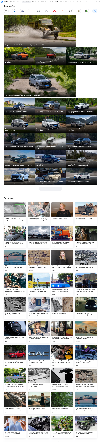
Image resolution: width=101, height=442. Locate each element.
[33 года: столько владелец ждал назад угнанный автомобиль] (86, 284)
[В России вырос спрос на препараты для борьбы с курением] (15, 427)
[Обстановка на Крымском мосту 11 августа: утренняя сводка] (15, 261)
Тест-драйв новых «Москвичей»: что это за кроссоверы (80, 129)
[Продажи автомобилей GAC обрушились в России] (39, 356)
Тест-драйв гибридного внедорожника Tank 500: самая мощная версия (50, 182)
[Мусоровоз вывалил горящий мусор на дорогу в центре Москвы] (62, 237)
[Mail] (2, 2)
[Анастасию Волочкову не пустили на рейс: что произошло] (62, 213)
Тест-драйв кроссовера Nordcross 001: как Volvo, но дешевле (50, 129)
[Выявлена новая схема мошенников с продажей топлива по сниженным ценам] (15, 284)
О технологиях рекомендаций (77, 440)
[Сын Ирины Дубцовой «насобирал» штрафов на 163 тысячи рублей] (86, 308)
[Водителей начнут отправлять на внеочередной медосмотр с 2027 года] (39, 213)
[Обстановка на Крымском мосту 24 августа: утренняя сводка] (86, 403)
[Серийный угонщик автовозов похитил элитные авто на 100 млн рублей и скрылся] (39, 237)
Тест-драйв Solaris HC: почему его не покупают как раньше (49, 164)
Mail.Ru (3, 440)
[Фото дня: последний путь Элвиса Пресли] (15, 308)
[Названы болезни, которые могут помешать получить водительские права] (39, 332)
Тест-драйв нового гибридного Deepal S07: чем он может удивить (50, 61)
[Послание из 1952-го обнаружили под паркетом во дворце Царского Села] (39, 261)
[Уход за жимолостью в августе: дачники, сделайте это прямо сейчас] (62, 427)
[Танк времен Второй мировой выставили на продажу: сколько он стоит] (86, 379)
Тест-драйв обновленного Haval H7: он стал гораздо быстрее (17, 129)
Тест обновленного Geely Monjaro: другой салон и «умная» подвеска (81, 147)
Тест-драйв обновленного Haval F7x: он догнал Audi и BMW (81, 112)
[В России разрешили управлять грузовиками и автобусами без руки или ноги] (15, 379)
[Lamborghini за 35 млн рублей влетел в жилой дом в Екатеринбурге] (86, 356)
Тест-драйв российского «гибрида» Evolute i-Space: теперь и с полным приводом (80, 164)
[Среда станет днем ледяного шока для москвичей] (62, 403)
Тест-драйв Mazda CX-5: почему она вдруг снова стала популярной (19, 147)
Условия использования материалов (53, 440)
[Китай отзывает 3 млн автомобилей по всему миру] (86, 261)
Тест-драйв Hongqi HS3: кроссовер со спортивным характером (78, 182)
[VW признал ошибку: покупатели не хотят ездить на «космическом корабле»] (39, 427)
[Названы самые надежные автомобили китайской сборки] (15, 356)
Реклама (14, 440)
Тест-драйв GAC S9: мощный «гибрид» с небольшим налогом (16, 112)
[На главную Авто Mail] (5, 2)
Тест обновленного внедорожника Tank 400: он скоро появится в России (49, 147)
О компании (8, 440)
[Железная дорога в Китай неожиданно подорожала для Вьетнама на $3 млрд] (15, 403)
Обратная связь (66, 440)
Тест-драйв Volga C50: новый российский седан (81, 62)
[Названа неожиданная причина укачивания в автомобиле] (86, 237)
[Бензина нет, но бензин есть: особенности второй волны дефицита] (39, 284)
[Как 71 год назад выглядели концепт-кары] (39, 379)
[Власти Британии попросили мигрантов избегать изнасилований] (86, 332)
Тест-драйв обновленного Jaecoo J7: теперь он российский (49, 112)
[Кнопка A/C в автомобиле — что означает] (15, 332)
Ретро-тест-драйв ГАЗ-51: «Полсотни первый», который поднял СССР (25, 45)
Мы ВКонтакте (36, 440)
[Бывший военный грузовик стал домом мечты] (86, 213)
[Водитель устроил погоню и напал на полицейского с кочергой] (62, 284)
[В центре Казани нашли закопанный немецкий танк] (62, 308)
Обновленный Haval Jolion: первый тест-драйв (18, 183)
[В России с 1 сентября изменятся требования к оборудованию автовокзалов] (62, 332)
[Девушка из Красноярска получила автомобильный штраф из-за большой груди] (15, 213)
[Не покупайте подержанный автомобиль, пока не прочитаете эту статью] (39, 403)
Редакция (42, 440)
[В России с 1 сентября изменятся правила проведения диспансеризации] (39, 308)
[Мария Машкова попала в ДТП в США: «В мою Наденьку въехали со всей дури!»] (62, 261)
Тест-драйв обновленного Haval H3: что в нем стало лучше (18, 61)
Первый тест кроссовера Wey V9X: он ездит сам (18, 165)
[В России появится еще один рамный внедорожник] (86, 427)
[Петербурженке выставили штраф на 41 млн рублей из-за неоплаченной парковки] (15, 237)
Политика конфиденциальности (91, 440)
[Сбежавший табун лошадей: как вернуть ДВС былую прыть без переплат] (62, 356)
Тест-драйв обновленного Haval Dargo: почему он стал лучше (22, 95)
